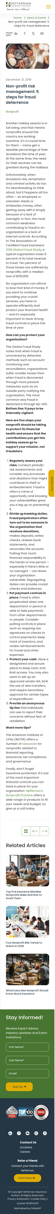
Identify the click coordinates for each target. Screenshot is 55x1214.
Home (17, 17)
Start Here (25, 1178)
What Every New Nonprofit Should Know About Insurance (27, 992)
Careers (25, 1152)
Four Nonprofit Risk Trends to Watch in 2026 (24, 944)
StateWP (36, 1208)
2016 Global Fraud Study (23, 250)
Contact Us (28, 1142)
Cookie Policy (38, 1199)
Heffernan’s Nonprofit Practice (24, 793)
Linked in (10, 1133)
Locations (26, 1147)
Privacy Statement (18, 1199)
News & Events (36, 17)
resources (29, 744)
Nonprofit (12, 112)
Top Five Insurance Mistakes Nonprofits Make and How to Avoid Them (24, 895)
